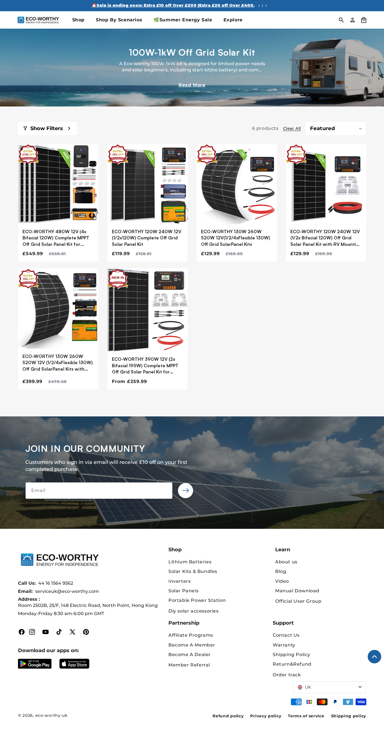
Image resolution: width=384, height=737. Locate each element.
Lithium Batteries (189, 561)
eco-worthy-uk (51, 715)
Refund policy (228, 715)
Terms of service (306, 715)
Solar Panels (183, 590)
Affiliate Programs (190, 635)
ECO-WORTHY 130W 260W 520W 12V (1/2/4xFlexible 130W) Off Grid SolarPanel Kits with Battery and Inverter (57, 362)
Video (282, 581)
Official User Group (298, 601)
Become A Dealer (189, 654)
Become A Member (191, 645)
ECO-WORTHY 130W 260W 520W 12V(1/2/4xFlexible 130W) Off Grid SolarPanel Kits (235, 238)
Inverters (179, 581)
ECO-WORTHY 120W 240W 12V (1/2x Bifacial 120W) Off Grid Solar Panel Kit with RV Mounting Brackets (326, 238)
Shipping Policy (291, 654)
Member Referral (189, 665)
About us (286, 561)
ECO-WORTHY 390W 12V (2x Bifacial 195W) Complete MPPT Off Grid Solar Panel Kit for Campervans (145, 365)
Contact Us (286, 635)
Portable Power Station (197, 600)
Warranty (284, 645)
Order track (287, 674)
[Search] (341, 20)
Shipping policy (348, 715)
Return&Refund (292, 664)
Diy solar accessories (193, 611)
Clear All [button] (292, 128)
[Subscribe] (185, 490)
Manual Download (297, 590)
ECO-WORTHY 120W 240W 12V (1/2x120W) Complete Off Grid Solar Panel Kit (146, 238)
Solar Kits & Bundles (192, 571)
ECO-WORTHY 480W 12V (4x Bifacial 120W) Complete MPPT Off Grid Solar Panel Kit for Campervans (55, 238)
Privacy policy (265, 715)
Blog (280, 571)
